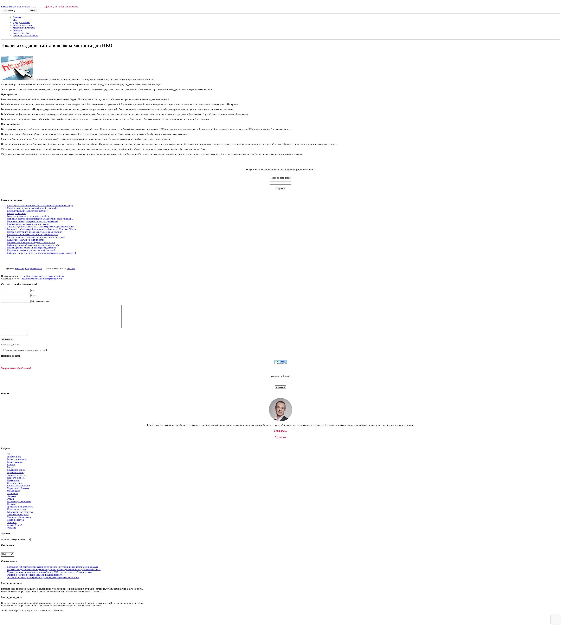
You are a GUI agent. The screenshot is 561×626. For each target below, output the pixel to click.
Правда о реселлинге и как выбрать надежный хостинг (34, 232)
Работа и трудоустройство (20, 512)
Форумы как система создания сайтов (45, 276)
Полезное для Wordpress (19, 501)
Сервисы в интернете (17, 514)
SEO (15, 20)
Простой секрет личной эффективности (42, 278)
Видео (10, 467)
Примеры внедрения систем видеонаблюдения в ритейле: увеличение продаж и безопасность (54, 569)
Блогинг (11, 464)
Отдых (10, 499)
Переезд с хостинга (16, 213)
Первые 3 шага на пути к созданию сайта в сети (31, 242)
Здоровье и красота (16, 475)
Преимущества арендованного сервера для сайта (31, 247)
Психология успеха (16, 509)
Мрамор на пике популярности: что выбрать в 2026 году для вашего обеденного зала (49, 572)
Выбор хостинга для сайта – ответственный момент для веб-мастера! (41, 253)
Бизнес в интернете (22, 25)
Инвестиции (13, 480)
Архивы (5, 539)
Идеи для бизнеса (21, 22)
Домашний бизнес (16, 470)
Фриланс (11, 527)
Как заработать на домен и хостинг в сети (28, 224)
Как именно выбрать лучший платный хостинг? (31, 250)
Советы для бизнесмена (19, 517)
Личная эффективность (18, 485)
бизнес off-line (14, 456)
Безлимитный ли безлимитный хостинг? (27, 211)
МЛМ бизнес (13, 491)
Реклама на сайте (21, 33)
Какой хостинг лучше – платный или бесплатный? (32, 208)
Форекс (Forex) (14, 525)
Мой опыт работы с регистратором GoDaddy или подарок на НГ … (40, 218)
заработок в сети (15, 472)
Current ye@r (8, 344)
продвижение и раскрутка (20, 506)
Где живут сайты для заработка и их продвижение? (32, 221)
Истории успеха (15, 483)
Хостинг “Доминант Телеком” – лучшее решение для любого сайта (40, 226)
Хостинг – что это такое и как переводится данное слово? (36, 237)
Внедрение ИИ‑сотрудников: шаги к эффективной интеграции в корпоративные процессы (52, 567)
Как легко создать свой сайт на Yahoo (25, 240)
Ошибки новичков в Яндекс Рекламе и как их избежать (35, 575)
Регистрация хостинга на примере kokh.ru (28, 216)
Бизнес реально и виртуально (39, 6)
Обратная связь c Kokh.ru (25, 35)
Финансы (17, 30)
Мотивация (12, 493)
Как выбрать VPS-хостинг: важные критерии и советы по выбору (40, 205)
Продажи (11, 504)
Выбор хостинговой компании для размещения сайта (33, 245)
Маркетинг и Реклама (24, 27)
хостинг (71, 268)
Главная (17, 17)
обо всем (19, 268)
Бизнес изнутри (15, 462)
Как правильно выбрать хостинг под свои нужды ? (32, 234)
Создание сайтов (33, 268)
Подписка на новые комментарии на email (26, 350)
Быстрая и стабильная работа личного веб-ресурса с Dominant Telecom (42, 229)
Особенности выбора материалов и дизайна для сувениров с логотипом (43, 577)
